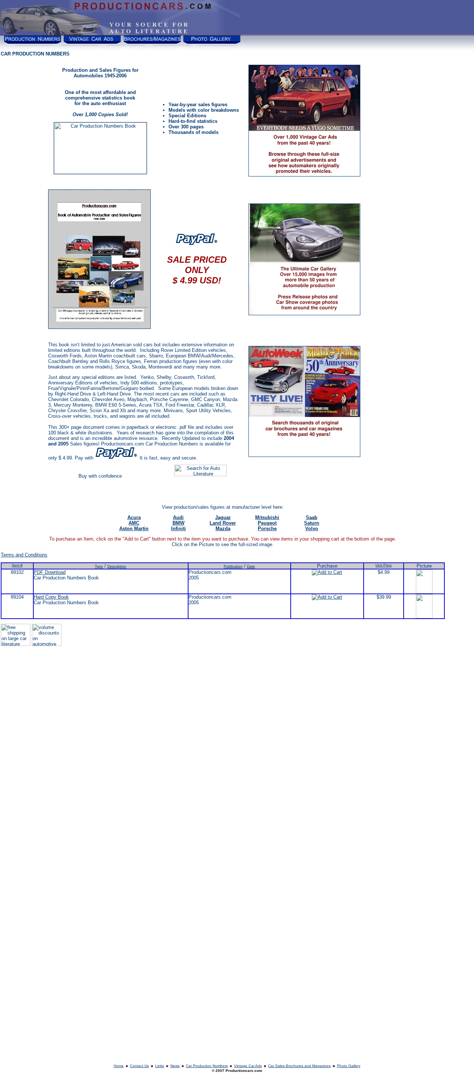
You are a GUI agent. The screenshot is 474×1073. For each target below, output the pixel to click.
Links (159, 1066)
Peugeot (267, 523)
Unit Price (383, 565)
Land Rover (223, 523)
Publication (233, 566)
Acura (134, 517)
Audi (178, 517)
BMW (178, 523)
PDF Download (50, 572)
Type (99, 566)
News (175, 1066)
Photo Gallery (348, 1066)
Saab (311, 517)
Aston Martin (133, 528)
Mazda (223, 528)
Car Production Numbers (207, 1066)
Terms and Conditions (24, 555)
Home (119, 1066)
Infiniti (178, 528)
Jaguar (223, 517)
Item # (17, 565)
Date (251, 566)
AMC (133, 523)
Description (116, 566)
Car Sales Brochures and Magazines (299, 1066)
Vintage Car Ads (248, 1066)
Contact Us (139, 1066)
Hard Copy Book (51, 597)
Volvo (311, 528)
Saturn (311, 523)
